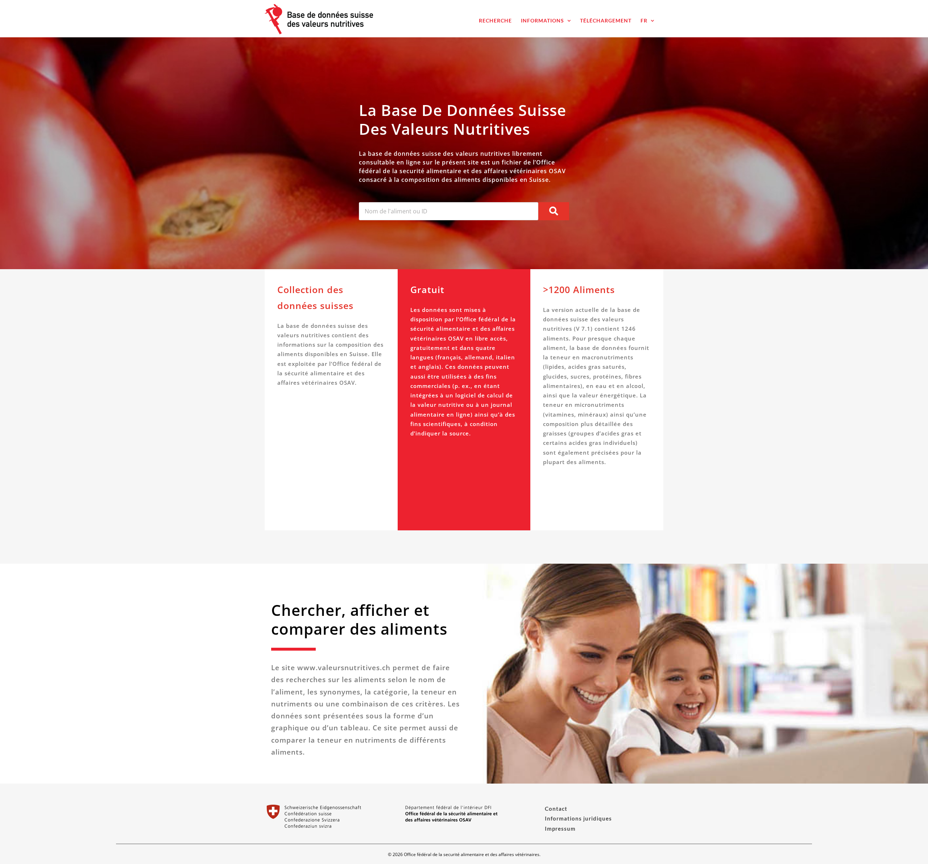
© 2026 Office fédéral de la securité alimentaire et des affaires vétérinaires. (464, 854)
